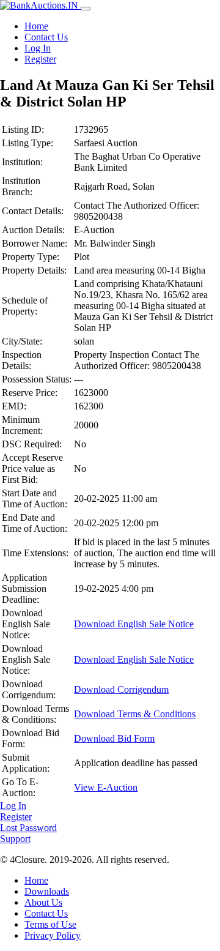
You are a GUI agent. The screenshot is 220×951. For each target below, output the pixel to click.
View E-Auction (106, 787)
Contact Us (46, 37)
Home (36, 26)
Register (40, 59)
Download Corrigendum (121, 689)
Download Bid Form (114, 738)
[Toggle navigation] (85, 8)
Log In (37, 48)
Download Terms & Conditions (135, 714)
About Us (43, 902)
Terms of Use (50, 924)
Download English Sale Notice (134, 624)
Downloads (46, 891)
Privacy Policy (52, 935)
